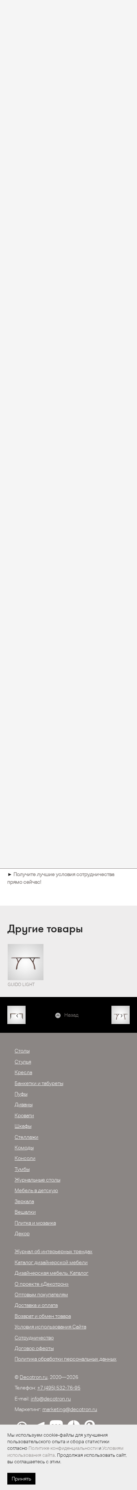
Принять (21, 1479)
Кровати (24, 1115)
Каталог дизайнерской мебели (51, 1262)
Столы (22, 1051)
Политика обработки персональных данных (66, 1359)
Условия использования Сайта (50, 1327)
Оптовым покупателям (41, 1294)
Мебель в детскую (36, 1190)
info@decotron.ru (51, 1399)
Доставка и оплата (36, 1305)
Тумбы (22, 1169)
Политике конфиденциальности (63, 1448)
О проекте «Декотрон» (42, 1284)
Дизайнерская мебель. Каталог (51, 1273)
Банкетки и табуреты (39, 1083)
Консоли (25, 1158)
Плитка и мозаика (35, 1223)
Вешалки (25, 1212)
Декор (22, 1233)
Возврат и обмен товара (43, 1316)
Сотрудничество (34, 1338)
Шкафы (23, 1126)
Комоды (24, 1147)
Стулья (23, 1062)
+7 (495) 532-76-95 (58, 1388)
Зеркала (24, 1201)
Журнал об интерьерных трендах (53, 1251)
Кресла (23, 1072)
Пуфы (21, 1094)
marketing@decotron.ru (69, 1409)
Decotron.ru (33, 1377)
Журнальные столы (37, 1180)
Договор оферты (34, 1348)
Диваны (24, 1104)
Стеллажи (26, 1137)
